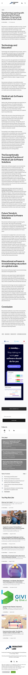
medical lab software (7, 190)
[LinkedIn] (14, 431)
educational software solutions (14, 54)
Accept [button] (13, 672)
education (7, 334)
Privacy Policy (23, 655)
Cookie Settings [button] (6, 672)
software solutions (21, 334)
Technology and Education (10, 476)
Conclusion (7, 491)
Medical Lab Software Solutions (12, 478)
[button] (2, 3)
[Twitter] (9, 431)
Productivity (13, 334)
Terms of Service (14, 657)
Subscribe (14, 420)
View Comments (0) (13, 408)
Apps (3, 334)
